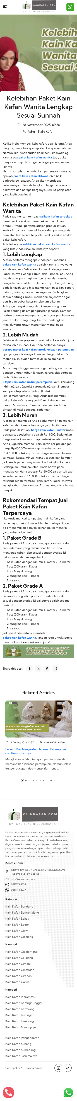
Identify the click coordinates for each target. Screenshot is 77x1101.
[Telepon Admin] (8, 1092)
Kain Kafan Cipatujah (19, 970)
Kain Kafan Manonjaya (20, 1027)
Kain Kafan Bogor (17, 924)
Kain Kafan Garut (17, 982)
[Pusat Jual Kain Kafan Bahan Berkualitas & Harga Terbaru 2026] (39, 7)
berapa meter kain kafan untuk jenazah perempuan (38, 349)
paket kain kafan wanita (35, 157)
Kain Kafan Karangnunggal (23, 1003)
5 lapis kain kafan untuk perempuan (27, 382)
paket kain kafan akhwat (30, 176)
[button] (22, 780)
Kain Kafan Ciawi (16, 930)
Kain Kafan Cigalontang (21, 951)
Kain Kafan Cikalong (19, 957)
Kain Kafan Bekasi (17, 918)
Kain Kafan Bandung (19, 906)
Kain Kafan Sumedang (20, 1050)
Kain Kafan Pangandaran (22, 1037)
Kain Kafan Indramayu (20, 997)
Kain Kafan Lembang (19, 1021)
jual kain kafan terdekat (55, 216)
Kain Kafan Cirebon (18, 976)
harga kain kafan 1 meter (48, 430)
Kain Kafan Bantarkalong (22, 912)
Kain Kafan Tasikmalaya (21, 1056)
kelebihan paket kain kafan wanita (46, 244)
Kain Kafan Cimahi (18, 963)
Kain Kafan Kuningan (19, 1015)
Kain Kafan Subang (18, 1044)
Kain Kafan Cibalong (19, 936)
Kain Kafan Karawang (20, 1009)
